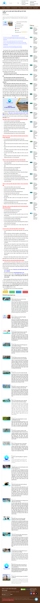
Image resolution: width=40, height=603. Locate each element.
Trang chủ (3, 7)
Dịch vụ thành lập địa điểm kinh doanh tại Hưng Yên (35, 185)
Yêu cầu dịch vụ (19, 291)
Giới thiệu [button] (8, 7)
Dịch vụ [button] (20, 7)
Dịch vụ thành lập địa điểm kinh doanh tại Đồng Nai (35, 77)
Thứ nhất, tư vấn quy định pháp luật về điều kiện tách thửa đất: (14, 37)
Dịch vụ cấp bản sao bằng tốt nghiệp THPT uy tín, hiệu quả (18, 317)
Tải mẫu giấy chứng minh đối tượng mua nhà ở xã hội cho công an (19, 345)
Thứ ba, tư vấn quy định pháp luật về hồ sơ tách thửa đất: (13, 41)
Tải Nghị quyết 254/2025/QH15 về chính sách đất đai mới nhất (19, 419)
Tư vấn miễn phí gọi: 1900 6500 (8, 599)
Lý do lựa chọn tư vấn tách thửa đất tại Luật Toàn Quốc (12, 46)
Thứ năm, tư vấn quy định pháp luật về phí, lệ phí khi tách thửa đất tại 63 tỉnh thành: (15, 44)
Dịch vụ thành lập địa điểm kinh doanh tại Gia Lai (35, 96)
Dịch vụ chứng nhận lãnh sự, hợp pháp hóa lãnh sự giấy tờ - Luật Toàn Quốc (19, 444)
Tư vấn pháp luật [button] (14, 7)
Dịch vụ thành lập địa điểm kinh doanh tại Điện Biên (35, 67)
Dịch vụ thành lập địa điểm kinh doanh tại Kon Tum (35, 216)
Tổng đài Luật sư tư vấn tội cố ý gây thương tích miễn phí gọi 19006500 (18, 519)
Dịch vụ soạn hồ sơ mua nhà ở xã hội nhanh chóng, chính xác (18, 300)
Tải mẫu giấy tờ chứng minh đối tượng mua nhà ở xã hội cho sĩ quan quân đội (19, 358)
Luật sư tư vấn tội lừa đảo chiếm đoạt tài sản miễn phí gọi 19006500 (19, 535)
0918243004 (32, 5)
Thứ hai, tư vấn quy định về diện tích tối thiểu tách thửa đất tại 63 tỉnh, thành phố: (15, 39)
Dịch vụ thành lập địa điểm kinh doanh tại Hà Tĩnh (35, 124)
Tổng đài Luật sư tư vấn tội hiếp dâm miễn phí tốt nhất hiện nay (19, 467)
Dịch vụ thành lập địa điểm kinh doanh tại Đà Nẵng (35, 40)
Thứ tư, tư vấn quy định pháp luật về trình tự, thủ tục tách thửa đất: (14, 42)
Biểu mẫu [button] (30, 7)
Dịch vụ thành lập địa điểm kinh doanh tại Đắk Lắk (35, 49)
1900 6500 (32, 2)
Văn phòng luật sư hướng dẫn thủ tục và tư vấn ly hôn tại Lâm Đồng (19, 551)
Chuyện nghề (35, 7)
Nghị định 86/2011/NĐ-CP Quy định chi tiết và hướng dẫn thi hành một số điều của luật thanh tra (19, 566)
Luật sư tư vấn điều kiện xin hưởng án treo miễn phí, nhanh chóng (19, 501)
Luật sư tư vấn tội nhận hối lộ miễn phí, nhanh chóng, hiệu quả (19, 485)
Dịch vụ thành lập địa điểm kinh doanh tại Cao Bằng (35, 30)
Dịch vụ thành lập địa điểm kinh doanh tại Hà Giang (35, 106)
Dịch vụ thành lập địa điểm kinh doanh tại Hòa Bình (35, 176)
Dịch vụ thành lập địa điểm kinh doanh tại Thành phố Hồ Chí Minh (35, 166)
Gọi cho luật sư (5, 291)
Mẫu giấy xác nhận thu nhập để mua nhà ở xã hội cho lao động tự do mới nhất (19, 387)
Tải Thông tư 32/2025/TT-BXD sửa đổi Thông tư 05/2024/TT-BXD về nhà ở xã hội (19, 431)
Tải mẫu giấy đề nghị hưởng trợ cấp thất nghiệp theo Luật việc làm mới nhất (19, 332)
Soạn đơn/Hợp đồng (25, 291)
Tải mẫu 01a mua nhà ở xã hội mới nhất (19, 372)
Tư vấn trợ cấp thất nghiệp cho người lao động (19, 457)
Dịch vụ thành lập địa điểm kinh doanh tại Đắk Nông (35, 58)
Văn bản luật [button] (25, 7)
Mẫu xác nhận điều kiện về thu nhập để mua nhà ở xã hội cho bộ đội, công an (19, 401)
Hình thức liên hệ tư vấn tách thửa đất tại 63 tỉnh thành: (12, 47)
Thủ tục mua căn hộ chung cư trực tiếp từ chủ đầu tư (19, 577)
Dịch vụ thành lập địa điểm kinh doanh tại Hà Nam (35, 115)
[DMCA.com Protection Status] (25, 589)
